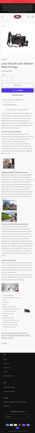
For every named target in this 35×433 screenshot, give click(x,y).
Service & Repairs (8, 376)
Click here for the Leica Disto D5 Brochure (14, 333)
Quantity (3, 75)
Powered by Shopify (22, 431)
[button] (2, 17)
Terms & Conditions (9, 391)
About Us (6, 363)
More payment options (17, 95)
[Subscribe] (28, 416)
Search (5, 371)
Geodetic (14, 431)
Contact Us (6, 367)
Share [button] (5, 343)
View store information (10, 104)
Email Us (6, 406)
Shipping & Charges (9, 387)
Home (5, 359)
